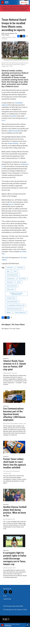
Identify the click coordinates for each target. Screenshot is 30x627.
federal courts (10, 289)
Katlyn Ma (5, 567)
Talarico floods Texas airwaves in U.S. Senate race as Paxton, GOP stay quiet (14, 365)
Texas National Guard (12, 275)
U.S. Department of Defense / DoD (15, 305)
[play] (2, 625)
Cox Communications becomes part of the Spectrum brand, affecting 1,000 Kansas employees (14, 414)
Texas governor (11, 278)
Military (9, 312)
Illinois (19, 282)
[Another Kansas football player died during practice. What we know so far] (14, 495)
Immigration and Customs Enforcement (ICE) (16, 293)
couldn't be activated (14, 131)
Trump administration (12, 301)
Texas (15, 271)
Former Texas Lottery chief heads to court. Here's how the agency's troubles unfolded (14, 463)
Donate (25, 2)
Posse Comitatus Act (20, 312)
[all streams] (28, 625)
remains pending (12, 143)
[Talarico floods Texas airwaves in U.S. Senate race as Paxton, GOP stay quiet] (14, 349)
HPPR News (10, 267)
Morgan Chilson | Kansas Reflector (10, 423)
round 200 (13, 116)
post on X (12, 204)
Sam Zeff (5, 519)
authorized (5, 105)
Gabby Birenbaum (7, 373)
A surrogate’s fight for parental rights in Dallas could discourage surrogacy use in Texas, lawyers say (14, 558)
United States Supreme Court (14, 309)
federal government (12, 285)
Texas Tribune (22, 278)
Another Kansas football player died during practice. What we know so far (14, 511)
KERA (8, 271)
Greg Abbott (19, 103)
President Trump (11, 298)
